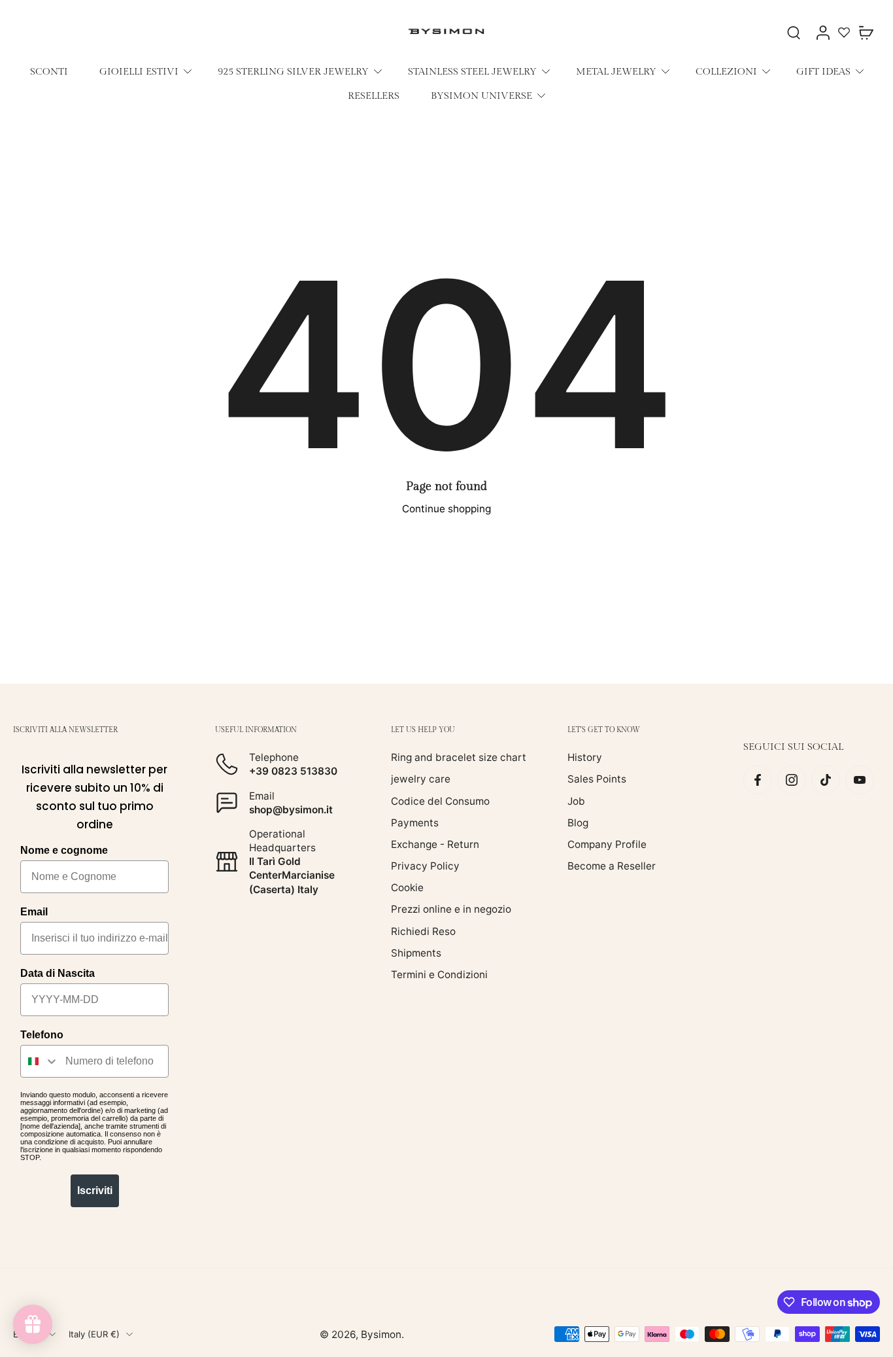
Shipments (416, 952)
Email (34, 911)
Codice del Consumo (440, 800)
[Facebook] (757, 780)
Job (576, 800)
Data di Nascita (57, 973)
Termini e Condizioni (439, 974)
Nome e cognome (64, 850)
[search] (793, 32)
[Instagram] (791, 780)
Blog (577, 822)
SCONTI (49, 71)
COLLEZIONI (726, 71)
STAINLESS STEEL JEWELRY (472, 71)
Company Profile (607, 844)
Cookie (407, 887)
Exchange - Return (435, 844)
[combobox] (40, 1061)
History (584, 757)
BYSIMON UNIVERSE (481, 95)
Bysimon (381, 1334)
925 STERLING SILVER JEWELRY (293, 71)
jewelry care (420, 779)
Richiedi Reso (423, 931)
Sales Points (596, 779)
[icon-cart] (865, 32)
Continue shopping (446, 508)
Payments (415, 822)
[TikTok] (825, 780)
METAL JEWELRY (616, 71)
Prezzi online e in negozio (451, 909)
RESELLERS (373, 95)
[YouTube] (859, 780)
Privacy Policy (425, 866)
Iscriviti (94, 1190)
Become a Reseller (611, 866)
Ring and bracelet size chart (458, 757)
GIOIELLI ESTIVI (138, 71)
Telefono (41, 1034)
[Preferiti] (844, 32)
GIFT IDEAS (823, 71)
